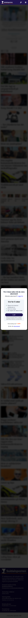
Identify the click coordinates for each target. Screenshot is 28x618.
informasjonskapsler (17, 588)
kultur (14, 47)
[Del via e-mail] (16, 41)
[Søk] (20, 2)
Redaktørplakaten (7, 586)
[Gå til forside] (7, 2)
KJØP (14, 314)
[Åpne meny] (26, 2)
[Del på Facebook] (11, 41)
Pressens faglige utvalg (9, 584)
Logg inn (14, 296)
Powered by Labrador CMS (14, 615)
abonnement (17, 326)
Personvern (5, 588)
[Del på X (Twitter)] (14, 41)
